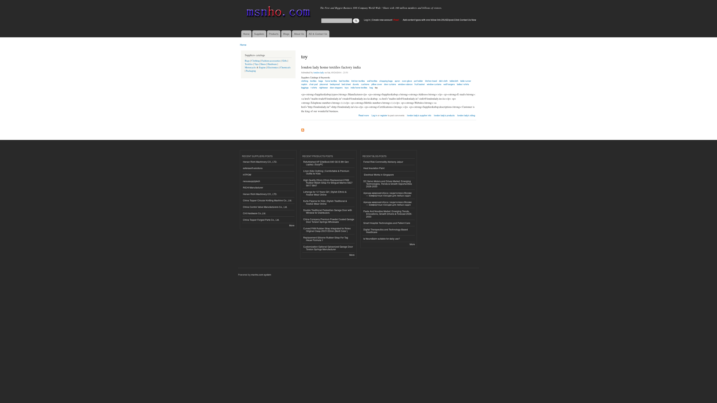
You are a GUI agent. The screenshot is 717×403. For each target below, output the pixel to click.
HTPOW (247, 174)
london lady (319, 72)
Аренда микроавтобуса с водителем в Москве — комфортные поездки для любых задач (387, 194)
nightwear (323, 87)
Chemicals (285, 67)
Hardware (272, 64)
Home (246, 34)
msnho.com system (261, 274)
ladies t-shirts (463, 84)
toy (376, 87)
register (383, 115)
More (291, 225)
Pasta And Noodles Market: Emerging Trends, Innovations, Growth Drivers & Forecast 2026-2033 (387, 214)
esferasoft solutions (253, 168)
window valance (405, 84)
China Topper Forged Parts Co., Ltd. (261, 219)
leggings (305, 87)
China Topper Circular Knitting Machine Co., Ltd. (267, 200)
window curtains (434, 84)
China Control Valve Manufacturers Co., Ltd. (265, 206)
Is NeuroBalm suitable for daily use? (381, 238)
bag (371, 87)
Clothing (255, 60)
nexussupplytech (251, 181)
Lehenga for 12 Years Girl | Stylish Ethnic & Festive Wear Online (325, 193)
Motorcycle (250, 67)
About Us (299, 34)
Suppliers (259, 34)
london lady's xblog (466, 115)
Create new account (382, 19)
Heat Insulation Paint (373, 168)
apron (397, 80)
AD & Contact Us (318, 34)
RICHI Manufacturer (253, 187)
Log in (367, 19)
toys (347, 87)
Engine (262, 67)
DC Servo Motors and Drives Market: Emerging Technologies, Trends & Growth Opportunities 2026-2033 (387, 183)
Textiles (249, 64)
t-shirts (314, 87)
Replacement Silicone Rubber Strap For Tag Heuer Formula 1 (325, 239)
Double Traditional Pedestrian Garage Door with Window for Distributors (327, 211)
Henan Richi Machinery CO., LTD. (260, 161)
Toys (256, 64)
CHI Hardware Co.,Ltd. (254, 213)
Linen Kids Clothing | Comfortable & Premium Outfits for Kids (326, 172)
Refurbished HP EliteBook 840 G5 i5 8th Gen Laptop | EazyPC (326, 163)
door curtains (390, 84)
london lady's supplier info (419, 115)
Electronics (272, 67)
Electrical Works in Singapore (378, 174)
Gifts (284, 60)
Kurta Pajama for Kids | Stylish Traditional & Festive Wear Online (325, 202)
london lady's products (444, 115)
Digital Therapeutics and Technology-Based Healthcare (385, 231)
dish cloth (443, 80)
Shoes (263, 64)
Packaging (251, 70)
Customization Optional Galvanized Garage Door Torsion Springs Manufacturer (328, 248)
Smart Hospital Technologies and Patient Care (386, 222)
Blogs (286, 34)
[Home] (277, 12)
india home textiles (359, 87)
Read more (363, 115)
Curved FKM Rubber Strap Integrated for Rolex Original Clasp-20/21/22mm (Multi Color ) (327, 229)
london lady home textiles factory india (331, 67)
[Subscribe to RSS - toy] (302, 129)
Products (274, 34)
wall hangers (449, 84)
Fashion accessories (270, 60)
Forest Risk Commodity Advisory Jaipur (383, 161)
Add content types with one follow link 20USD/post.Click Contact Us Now (439, 19)
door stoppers (336, 87)
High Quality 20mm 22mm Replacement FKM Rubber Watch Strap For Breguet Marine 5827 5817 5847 (328, 182)
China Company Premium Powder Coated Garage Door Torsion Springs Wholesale (328, 220)
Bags (247, 60)
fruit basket (420, 84)
